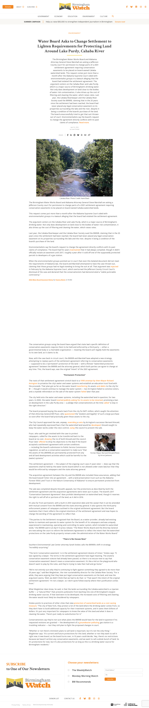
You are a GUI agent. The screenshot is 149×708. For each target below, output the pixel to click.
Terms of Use (26, 705)
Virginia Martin (60, 280)
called (106, 403)
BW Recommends (81, 681)
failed (83, 391)
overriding (72, 422)
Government (43, 16)
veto (81, 422)
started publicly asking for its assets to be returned (80, 400)
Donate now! (120, 22)
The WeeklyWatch (82, 670)
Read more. (84, 122)
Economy (58, 16)
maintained (75, 250)
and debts (101, 386)
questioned (70, 414)
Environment (89, 16)
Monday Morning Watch (85, 675)
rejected (114, 266)
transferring (82, 386)
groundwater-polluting (89, 622)
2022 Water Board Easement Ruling (41, 280)
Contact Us (69, 698)
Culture (103, 16)
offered (42, 442)
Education (72, 16)
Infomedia (50, 705)
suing (72, 428)
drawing (48, 439)
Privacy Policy (16, 705)
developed (96, 425)
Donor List (54, 698)
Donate (8, 7)
